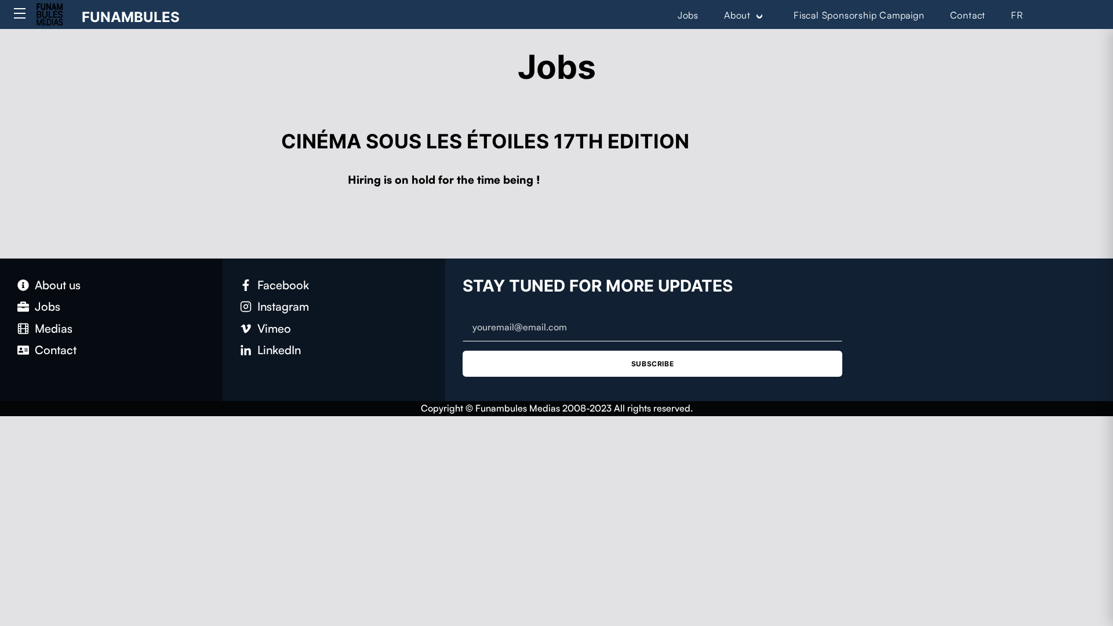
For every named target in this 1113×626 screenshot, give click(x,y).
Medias (53, 328)
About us (58, 285)
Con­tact (56, 350)
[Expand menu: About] (759, 16)
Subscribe (652, 363)
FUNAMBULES (131, 17)
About (737, 15)
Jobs (688, 15)
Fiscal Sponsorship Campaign (859, 15)
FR (1017, 15)
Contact (968, 15)
